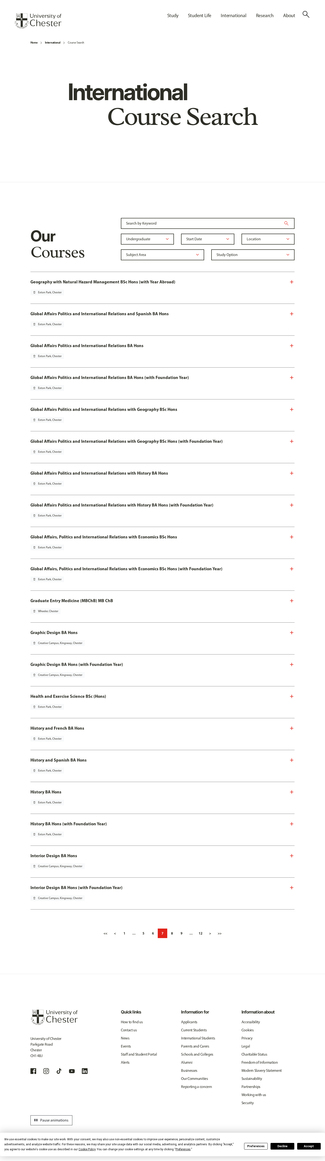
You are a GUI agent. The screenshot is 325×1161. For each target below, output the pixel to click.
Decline (282, 1146)
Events (126, 1046)
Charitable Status (254, 1054)
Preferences (256, 1146)
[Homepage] (37, 21)
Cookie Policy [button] (87, 1149)
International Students (198, 1038)
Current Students (194, 1030)
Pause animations (50, 1120)
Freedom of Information (259, 1062)
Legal (245, 1046)
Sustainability (251, 1078)
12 (200, 933)
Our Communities (194, 1078)
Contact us (129, 1030)
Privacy (247, 1038)
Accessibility (250, 1022)
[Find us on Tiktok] (59, 1071)
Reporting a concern (196, 1086)
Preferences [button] (183, 1149)
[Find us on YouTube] (72, 1071)
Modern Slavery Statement (261, 1070)
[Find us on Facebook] (33, 1071)
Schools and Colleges (197, 1054)
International (52, 42)
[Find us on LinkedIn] (85, 1071)
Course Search (76, 42)
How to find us (132, 1022)
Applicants (189, 1022)
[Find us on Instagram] (46, 1071)
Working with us (253, 1094)
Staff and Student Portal (139, 1054)
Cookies (247, 1030)
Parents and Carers (195, 1046)
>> (220, 933)
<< (105, 933)
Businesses (189, 1070)
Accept (309, 1146)
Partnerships (250, 1086)
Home (34, 42)
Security (247, 1103)
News (125, 1038)
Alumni (186, 1062)
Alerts (125, 1062)
